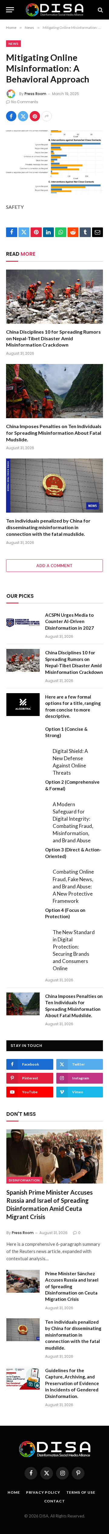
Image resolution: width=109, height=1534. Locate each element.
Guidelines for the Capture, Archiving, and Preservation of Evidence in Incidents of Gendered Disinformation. (72, 1383)
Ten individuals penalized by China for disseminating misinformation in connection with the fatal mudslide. (48, 527)
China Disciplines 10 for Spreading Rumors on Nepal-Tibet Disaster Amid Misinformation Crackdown (53, 338)
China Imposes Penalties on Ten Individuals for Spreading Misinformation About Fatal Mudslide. (53, 432)
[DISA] (54, 10)
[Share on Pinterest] (35, 116)
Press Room (35, 93)
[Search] (100, 10)
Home (14, 1492)
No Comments (24, 101)
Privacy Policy (43, 1492)
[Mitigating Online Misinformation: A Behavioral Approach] (54, 161)
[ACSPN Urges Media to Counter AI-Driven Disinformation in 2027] (23, 622)
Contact (54, 1501)
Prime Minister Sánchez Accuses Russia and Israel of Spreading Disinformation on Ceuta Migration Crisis (71, 1286)
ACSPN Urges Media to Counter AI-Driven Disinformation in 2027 (69, 621)
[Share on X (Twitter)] (23, 116)
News (13, 43)
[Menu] (10, 10)
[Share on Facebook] (11, 116)
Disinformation (24, 1180)
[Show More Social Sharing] (46, 116)
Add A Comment (54, 565)
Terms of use (80, 1492)
